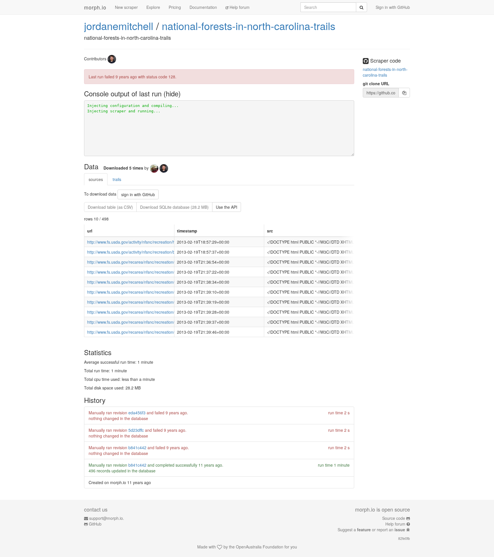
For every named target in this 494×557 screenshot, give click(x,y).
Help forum (239, 7)
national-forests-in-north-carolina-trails (248, 25)
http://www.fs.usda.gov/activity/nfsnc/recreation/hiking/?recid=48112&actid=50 (157, 242)
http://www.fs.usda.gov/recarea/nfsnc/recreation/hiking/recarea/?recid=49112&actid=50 (165, 302)
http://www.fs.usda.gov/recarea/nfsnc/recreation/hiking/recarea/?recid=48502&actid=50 (165, 292)
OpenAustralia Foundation (259, 547)
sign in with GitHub (138, 194)
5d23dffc (136, 430)
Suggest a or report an (371, 529)
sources (96, 179)
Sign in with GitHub (393, 7)
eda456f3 (137, 412)
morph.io (95, 7)
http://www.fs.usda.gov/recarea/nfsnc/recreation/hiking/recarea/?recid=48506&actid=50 (165, 272)
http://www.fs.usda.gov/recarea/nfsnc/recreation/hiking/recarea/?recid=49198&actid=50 (165, 322)
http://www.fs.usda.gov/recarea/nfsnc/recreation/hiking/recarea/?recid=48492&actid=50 (165, 282)
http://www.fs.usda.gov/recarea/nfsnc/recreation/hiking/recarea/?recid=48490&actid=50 (165, 262)
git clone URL (376, 83)
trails (117, 179)
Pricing (175, 7)
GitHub (95, 524)
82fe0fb (404, 538)
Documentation (203, 7)
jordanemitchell (118, 25)
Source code (393, 518)
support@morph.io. (106, 518)
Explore (153, 7)
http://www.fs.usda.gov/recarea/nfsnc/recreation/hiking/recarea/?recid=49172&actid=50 (165, 312)
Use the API (226, 207)
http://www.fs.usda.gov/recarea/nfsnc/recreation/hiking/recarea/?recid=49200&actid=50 (165, 332)
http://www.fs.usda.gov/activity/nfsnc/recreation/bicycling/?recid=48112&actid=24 (159, 252)
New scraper (126, 7)
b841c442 (137, 447)
